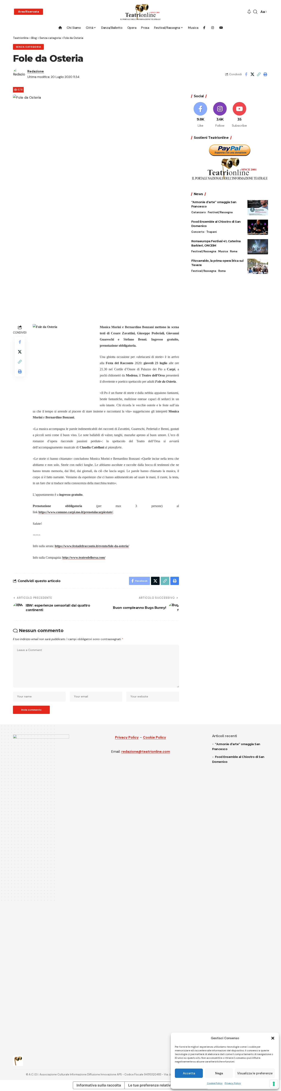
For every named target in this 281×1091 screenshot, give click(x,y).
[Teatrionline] (140, 12)
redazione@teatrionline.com (145, 751)
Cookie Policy (215, 1083)
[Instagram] (220, 115)
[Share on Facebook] (246, 74)
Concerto (197, 231)
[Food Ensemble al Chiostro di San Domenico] (257, 227)
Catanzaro (198, 212)
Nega (219, 1073)
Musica (223, 251)
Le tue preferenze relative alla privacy (161, 1085)
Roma (233, 251)
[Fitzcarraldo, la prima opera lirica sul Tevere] (257, 266)
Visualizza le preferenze (255, 1073)
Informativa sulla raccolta (99, 1085)
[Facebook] (200, 115)
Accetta (189, 1073)
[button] (273, 1038)
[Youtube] (239, 115)
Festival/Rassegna (220, 212)
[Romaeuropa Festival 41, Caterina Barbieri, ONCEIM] (257, 246)
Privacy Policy (233, 1083)
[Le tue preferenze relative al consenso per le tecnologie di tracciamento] (274, 1084)
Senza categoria (28, 47)
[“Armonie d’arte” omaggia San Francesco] (257, 207)
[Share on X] (252, 74)
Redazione (35, 71)
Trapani (211, 231)
